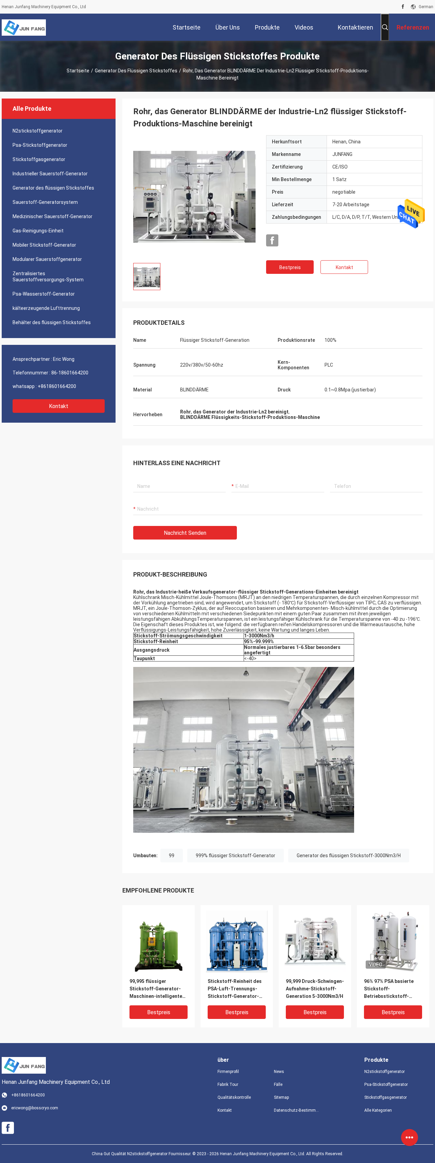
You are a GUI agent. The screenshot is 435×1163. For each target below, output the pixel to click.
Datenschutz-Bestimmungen (296, 1110)
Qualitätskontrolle (234, 1097)
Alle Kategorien (378, 1110)
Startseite (78, 70)
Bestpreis (290, 267)
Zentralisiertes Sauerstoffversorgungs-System (48, 276)
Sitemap (281, 1097)
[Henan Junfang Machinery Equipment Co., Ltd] (24, 27)
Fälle (278, 1084)
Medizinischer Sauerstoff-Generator (52, 216)
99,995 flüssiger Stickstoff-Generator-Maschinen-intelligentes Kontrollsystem (157, 989)
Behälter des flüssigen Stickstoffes (52, 322)
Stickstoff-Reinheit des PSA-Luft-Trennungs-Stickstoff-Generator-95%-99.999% (235, 989)
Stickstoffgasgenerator (39, 159)
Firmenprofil (228, 1071)
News (279, 1071)
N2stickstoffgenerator (38, 131)
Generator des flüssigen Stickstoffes (136, 70)
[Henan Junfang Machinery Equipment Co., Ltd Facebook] (403, 7)
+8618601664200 (57, 386)
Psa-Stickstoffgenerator (40, 145)
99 (171, 855)
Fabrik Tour (228, 1084)
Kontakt (58, 406)
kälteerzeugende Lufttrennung (46, 308)
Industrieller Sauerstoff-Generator (50, 173)
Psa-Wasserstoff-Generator (44, 294)
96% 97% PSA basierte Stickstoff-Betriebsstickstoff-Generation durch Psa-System (389, 989)
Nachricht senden (185, 533)
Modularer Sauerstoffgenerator (47, 259)
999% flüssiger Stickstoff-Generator (235, 855)
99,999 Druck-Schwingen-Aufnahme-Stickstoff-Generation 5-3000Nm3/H (315, 989)
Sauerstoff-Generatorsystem (45, 202)
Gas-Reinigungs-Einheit (38, 230)
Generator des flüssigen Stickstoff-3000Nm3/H (349, 855)
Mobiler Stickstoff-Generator (44, 245)
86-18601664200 (69, 372)
